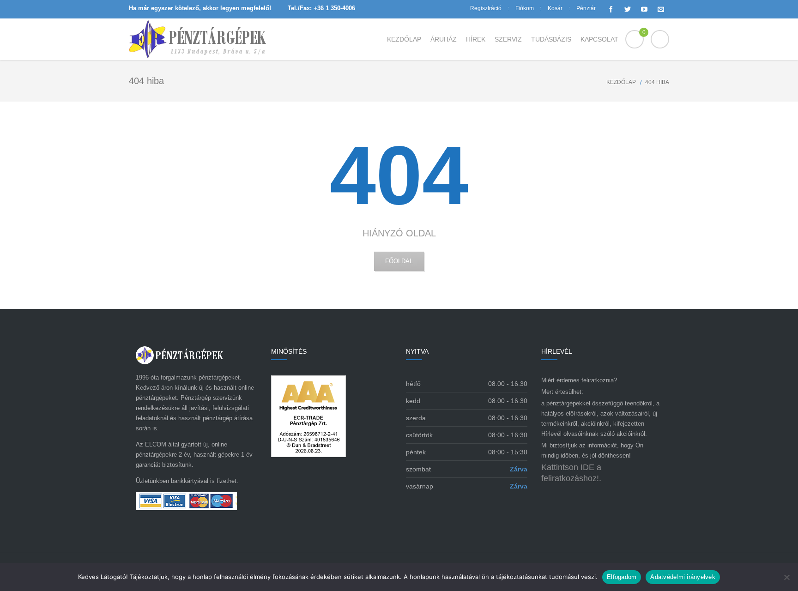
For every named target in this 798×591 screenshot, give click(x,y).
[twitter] (627, 9)
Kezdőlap (621, 82)
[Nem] (786, 577)
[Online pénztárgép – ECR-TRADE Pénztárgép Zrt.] (197, 39)
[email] (661, 9)
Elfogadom (621, 576)
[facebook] (611, 9)
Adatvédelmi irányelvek (682, 576)
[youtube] (644, 9)
